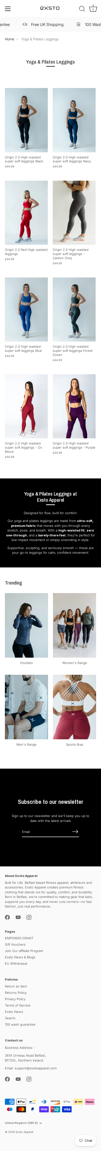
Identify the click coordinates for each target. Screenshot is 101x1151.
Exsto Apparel (24, 1132)
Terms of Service (17, 1005)
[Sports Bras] (74, 707)
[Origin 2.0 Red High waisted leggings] (26, 213)
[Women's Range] (74, 625)
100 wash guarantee (20, 1024)
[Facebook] (7, 917)
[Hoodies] (26, 625)
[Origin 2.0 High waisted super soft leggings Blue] (26, 309)
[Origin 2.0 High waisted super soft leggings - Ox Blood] (26, 406)
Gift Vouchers (15, 944)
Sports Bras (74, 744)
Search (10, 1018)
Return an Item (16, 986)
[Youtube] (18, 917)
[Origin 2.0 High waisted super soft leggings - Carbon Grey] (74, 213)
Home (9, 39)
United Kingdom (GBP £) (21, 1123)
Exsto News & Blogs (20, 957)
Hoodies (26, 663)
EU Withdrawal (16, 963)
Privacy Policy (15, 999)
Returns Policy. (16, 993)
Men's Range (26, 744)
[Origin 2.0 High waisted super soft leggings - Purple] (74, 406)
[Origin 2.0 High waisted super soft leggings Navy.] (74, 120)
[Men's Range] (26, 707)
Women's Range (74, 663)
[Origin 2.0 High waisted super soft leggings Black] (26, 120)
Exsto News (14, 1012)
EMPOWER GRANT (19, 938)
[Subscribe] (75, 831)
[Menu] (7, 8)
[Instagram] (28, 917)
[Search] (82, 9)
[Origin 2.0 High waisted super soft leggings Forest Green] (74, 309)
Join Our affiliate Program (24, 951)
